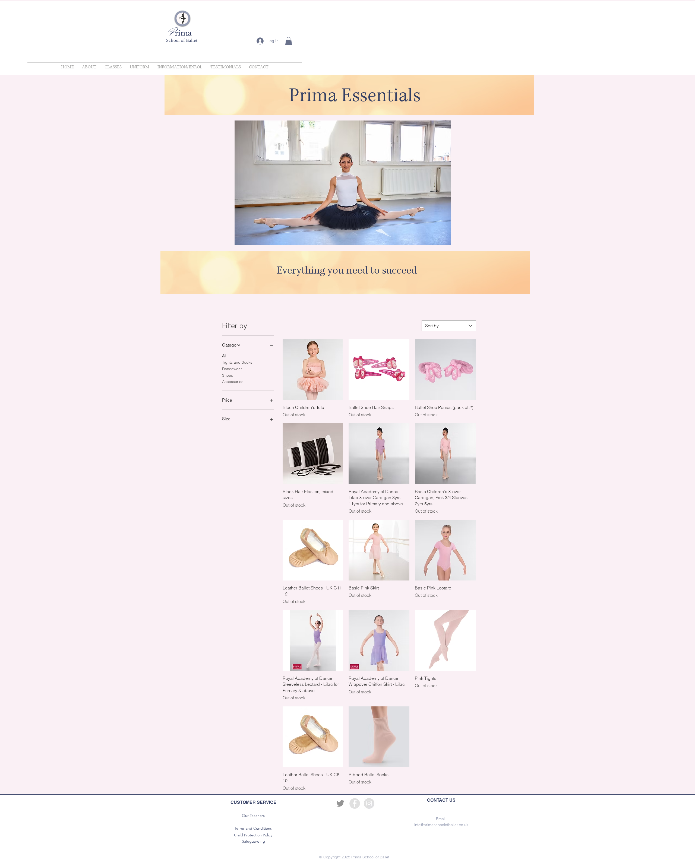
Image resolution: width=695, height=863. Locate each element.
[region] (349, 95)
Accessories (232, 381)
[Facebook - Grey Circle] (354, 803)
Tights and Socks (237, 362)
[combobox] (449, 325)
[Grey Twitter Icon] (340, 803)
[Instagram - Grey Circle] (369, 803)
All (224, 355)
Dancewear (232, 368)
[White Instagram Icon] (259, 809)
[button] (288, 41)
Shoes (227, 375)
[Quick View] (313, 369)
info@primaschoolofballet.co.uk (441, 824)
